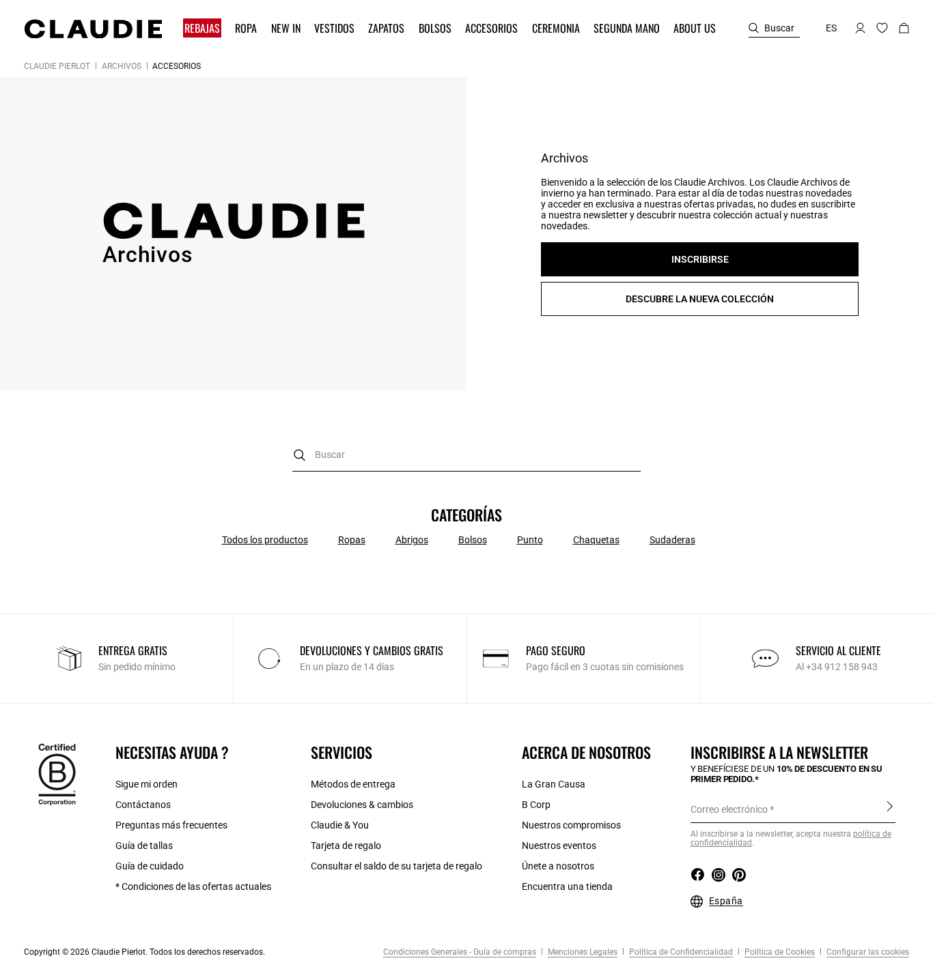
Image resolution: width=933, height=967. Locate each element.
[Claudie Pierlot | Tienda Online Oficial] (93, 28)
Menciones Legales (581, 952)
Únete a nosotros (558, 866)
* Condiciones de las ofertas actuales (193, 886)
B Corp (536, 804)
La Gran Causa (553, 784)
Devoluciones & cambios (362, 804)
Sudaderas (672, 539)
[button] (203, 28)
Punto (530, 539)
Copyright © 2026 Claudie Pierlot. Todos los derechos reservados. (144, 952)
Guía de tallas (144, 845)
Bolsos (472, 539)
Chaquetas (596, 539)
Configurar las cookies (866, 952)
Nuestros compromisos (571, 825)
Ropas (351, 539)
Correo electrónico (729, 809)
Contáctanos (143, 804)
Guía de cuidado (149, 866)
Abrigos (411, 539)
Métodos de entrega (353, 784)
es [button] (831, 28)
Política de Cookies (778, 952)
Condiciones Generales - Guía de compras (459, 952)
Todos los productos (265, 539)
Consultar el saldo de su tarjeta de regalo (396, 866)
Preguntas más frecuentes (171, 825)
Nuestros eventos (559, 845)
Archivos (121, 66)
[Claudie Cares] (57, 773)
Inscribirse (889, 808)
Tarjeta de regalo (346, 845)
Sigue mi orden (146, 784)
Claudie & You (340, 825)
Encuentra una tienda (567, 886)
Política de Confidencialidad (680, 952)
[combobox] (466, 455)
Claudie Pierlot (57, 66)
